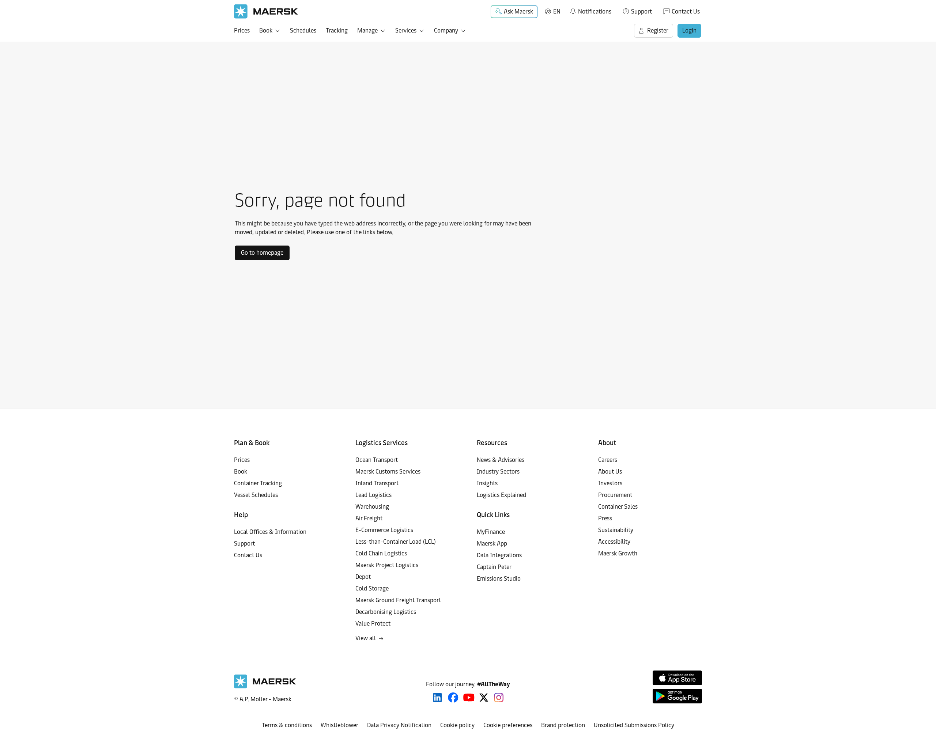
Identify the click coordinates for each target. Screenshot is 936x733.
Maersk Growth (617, 553)
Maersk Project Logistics (386, 565)
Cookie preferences (507, 725)
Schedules (303, 30)
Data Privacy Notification (399, 725)
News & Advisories (500, 459)
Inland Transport (377, 483)
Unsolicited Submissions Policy (634, 725)
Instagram (499, 697)
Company (446, 30)
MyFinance (491, 531)
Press (605, 518)
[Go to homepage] (266, 11)
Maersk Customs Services (387, 471)
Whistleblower (339, 725)
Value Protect (372, 623)
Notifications (590, 10)
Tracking (337, 30)
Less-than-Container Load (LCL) (395, 541)
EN (557, 11)
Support (641, 11)
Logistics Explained (501, 494)
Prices (242, 30)
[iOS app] (677, 678)
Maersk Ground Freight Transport (398, 600)
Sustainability (615, 530)
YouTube (469, 697)
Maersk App (492, 543)
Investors (610, 483)
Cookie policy (457, 725)
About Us (610, 471)
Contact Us (686, 11)
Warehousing (372, 506)
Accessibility (614, 541)
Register (657, 30)
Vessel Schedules (256, 494)
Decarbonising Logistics (385, 611)
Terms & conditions (287, 725)
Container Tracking (258, 483)
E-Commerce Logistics (384, 530)
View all (365, 638)
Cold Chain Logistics (381, 553)
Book (265, 30)
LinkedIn (437, 697)
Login (689, 30)
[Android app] (677, 696)
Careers (607, 459)
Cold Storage (372, 588)
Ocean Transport (376, 459)
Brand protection (563, 725)
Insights (487, 483)
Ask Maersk (518, 11)
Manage (367, 30)
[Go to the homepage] (265, 686)
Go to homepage (262, 252)
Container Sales (618, 506)
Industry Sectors (498, 471)
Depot (363, 576)
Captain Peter (494, 566)
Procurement (615, 494)
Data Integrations (499, 555)
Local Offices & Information (270, 531)
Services (405, 30)
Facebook (453, 697)
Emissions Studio (499, 578)
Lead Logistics (373, 494)
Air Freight (368, 518)
